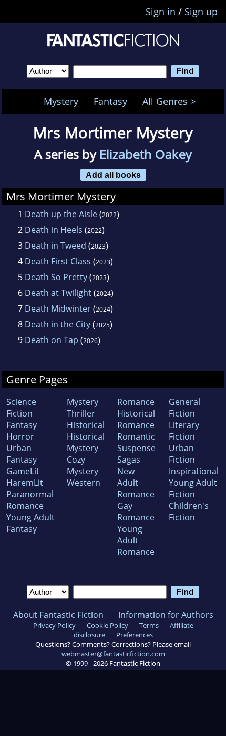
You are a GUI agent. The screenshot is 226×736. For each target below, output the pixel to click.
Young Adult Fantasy (30, 523)
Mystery (61, 101)
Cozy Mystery (82, 465)
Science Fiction (21, 407)
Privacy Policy (54, 625)
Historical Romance (136, 419)
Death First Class (58, 261)
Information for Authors (165, 615)
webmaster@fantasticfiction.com (113, 653)
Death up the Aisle (61, 214)
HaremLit (24, 482)
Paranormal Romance (30, 499)
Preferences (134, 634)
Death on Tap (51, 340)
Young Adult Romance (136, 540)
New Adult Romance (136, 482)
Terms (149, 625)
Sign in (161, 11)
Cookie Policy (107, 625)
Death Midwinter (58, 308)
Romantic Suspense (136, 442)
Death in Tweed (55, 245)
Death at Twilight (58, 292)
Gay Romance (136, 511)
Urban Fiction (182, 453)
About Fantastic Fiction (58, 615)
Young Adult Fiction (193, 488)
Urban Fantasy (21, 453)
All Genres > (171, 101)
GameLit (22, 471)
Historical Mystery (86, 442)
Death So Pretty (56, 277)
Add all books (113, 174)
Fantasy (110, 101)
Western (83, 482)
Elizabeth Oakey (145, 154)
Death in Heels (54, 230)
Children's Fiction (189, 511)
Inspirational (194, 471)
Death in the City (57, 324)
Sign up (201, 11)
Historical (86, 425)
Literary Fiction (184, 430)
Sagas (128, 459)
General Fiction (184, 407)
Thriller (81, 413)
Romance (136, 402)
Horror (20, 436)
